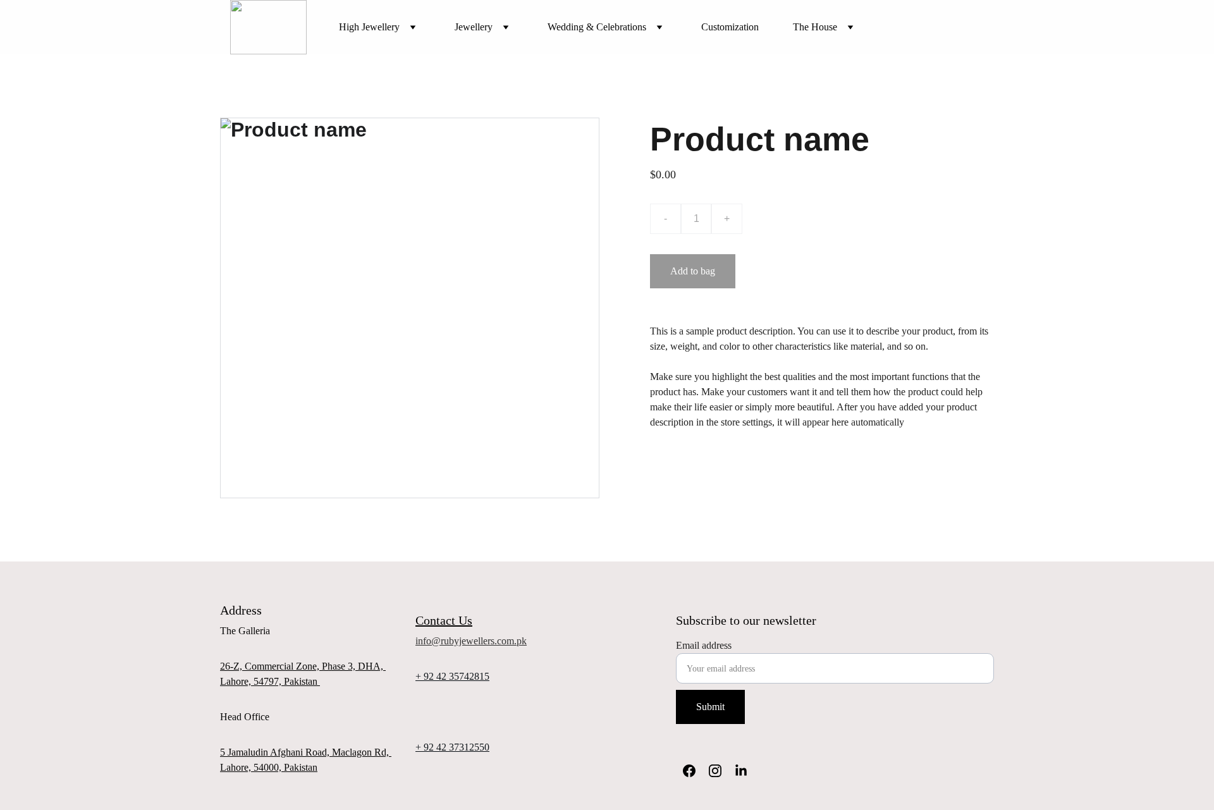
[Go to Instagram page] (715, 770)
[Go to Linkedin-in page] (741, 770)
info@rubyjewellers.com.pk (471, 640)
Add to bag (692, 271)
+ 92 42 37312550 (452, 747)
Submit (710, 706)
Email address (704, 645)
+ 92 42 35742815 (452, 676)
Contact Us (443, 620)
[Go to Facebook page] (689, 770)
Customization (730, 26)
